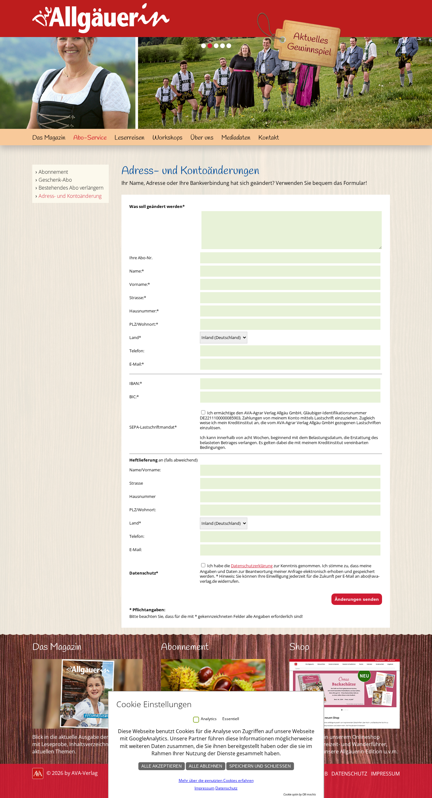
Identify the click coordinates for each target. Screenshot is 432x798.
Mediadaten (235, 138)
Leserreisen (129, 138)
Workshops (167, 138)
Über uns (201, 138)
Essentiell (230, 718)
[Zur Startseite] (101, 35)
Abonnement (53, 171)
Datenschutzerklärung (252, 566)
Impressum (385, 773)
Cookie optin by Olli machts (299, 794)
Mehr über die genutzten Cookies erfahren (216, 780)
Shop (299, 647)
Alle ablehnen (205, 766)
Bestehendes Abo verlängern (71, 187)
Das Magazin (48, 138)
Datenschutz (349, 773)
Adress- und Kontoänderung (70, 195)
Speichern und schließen (260, 766)
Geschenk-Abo (55, 179)
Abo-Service (90, 138)
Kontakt (268, 138)
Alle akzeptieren (161, 766)
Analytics (209, 719)
